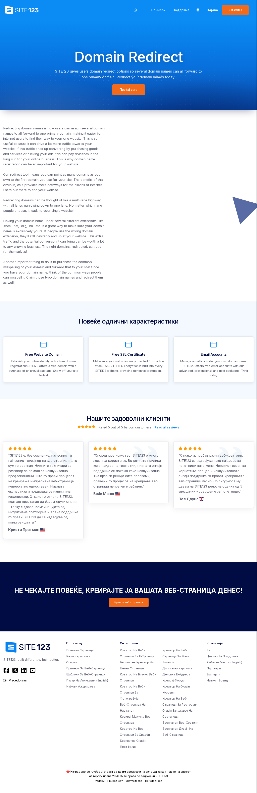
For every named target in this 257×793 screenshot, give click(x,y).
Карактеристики (78, 656)
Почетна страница (80, 650)
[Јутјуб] (33, 670)
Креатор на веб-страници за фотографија (132, 692)
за (208, 650)
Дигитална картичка (177, 668)
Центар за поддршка (222, 656)
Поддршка (181, 10)
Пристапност (153, 780)
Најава (212, 10)
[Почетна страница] (135, 10)
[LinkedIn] (24, 670)
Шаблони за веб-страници (85, 674)
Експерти (213, 674)
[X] (15, 670)
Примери (158, 10)
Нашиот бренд (217, 680)
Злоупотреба (133, 780)
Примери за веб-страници (85, 668)
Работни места (224, 662)
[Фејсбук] (6, 670)
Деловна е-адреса (176, 674)
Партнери (214, 668)
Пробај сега (129, 90)
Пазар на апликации (87, 680)
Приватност (115, 780)
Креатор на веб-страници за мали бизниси (175, 656)
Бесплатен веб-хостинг (180, 722)
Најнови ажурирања (80, 686)
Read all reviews (166, 427)
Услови (100, 780)
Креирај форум (173, 680)
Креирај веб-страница (128, 602)
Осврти (71, 662)
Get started (235, 9)
